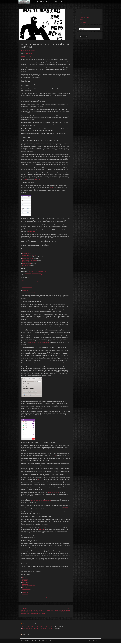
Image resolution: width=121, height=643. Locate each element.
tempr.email (48, 500)
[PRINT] (23, 56)
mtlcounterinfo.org (26, 263)
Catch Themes (96, 640)
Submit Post (83, 22)
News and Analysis (26, 597)
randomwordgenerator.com (53, 492)
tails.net (31, 112)
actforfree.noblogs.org (27, 288)
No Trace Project (28, 53)
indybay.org (25, 261)
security (50, 597)
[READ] (29, 56)
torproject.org (24, 96)
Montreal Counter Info (29, 624)
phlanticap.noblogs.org (27, 258)
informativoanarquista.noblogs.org (30, 280)
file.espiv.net (53, 455)
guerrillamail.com (34, 500)
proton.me (39, 479)
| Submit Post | (40, 1)
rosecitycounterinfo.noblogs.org (29, 260)
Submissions (83, 20)
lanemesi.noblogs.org (36, 273)
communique (34, 597)
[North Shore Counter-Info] (24, 1)
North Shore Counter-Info (35, 640)
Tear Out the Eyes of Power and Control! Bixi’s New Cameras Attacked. (38, 626)
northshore (33, 50)
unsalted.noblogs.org (27, 256)
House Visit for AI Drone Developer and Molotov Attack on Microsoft (37, 628)
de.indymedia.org (31, 271)
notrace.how (24, 179)
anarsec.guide (37, 179)
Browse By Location (84, 17)
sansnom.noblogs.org (41, 274)
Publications (49, 1)
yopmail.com (42, 500)
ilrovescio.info (28, 273)
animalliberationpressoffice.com (29, 255)
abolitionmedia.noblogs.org (28, 292)
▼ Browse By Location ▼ (61, 1)
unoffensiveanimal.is (27, 287)
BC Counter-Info (28, 635)
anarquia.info (25, 290)
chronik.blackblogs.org (41, 271)
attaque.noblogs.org (30, 274)
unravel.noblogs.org (26, 251)
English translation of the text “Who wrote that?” (39, 342)
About (32, 1)
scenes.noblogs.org (26, 253)
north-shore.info (26, 265)
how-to (39, 597)
